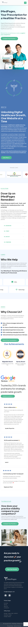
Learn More (6, 157)
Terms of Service (17, 625)
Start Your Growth (12, 569)
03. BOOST (7, 236)
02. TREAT (6, 231)
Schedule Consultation (7, 396)
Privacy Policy (10, 625)
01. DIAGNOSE (7, 225)
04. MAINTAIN (7, 242)
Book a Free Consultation (9, 340)
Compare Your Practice (9, 523)
